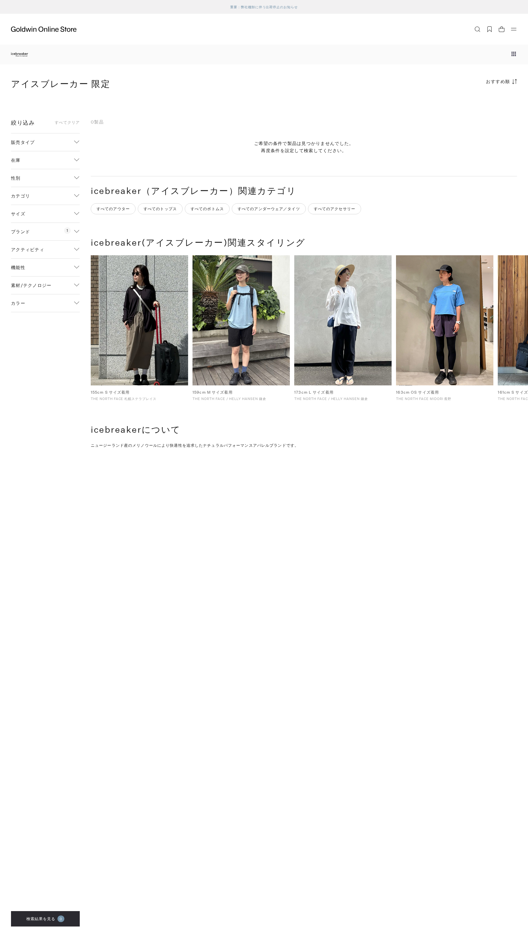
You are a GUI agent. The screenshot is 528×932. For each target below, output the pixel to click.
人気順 (476, 103)
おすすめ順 (498, 81)
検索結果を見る (44, 918)
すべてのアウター (113, 208)
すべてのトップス (160, 208)
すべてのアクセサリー (334, 208)
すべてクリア (67, 122)
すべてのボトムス (207, 208)
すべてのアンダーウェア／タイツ (269, 208)
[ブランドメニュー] (513, 54)
